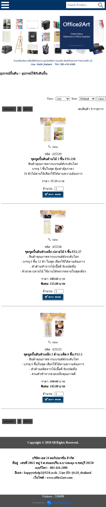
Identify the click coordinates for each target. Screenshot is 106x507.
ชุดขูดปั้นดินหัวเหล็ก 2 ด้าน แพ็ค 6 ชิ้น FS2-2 (53, 354)
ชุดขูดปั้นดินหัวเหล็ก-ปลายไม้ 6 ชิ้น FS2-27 (53, 252)
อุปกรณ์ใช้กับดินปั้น (34, 73)
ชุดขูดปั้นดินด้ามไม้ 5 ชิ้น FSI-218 (53, 159)
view (54, 147)
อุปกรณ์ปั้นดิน (9, 73)
